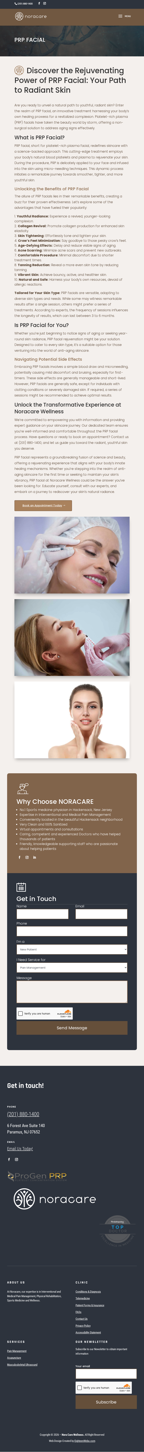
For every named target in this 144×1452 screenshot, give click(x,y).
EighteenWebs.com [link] (84, 1441)
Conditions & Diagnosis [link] (88, 1291)
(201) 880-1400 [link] (23, 1114)
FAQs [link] (78, 1312)
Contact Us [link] (82, 1319)
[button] (123, 18)
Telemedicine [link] (83, 1298)
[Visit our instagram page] (44, 3)
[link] (30, 16)
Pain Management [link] (16, 1351)
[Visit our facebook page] (39, 3)
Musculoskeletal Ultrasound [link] (22, 1364)
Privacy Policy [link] (83, 1325)
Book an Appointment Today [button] (42, 505)
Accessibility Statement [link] (88, 1332)
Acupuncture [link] (14, 1357)
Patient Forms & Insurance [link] (90, 1305)
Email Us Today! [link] (20, 1148)
